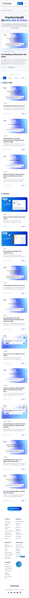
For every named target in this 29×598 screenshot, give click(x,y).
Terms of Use (8, 571)
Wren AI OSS (8, 536)
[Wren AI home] (14, 585)
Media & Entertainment (19, 533)
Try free (20, 3)
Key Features (8, 521)
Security (7, 538)
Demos (6, 550)
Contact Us (7, 564)
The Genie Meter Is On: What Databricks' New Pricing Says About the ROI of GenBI (13, 140)
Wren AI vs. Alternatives (8, 557)
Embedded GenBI (7, 524)
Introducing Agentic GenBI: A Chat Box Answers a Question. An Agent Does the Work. (14, 425)
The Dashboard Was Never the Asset (14, 106)
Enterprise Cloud (9, 530)
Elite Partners (19, 545)
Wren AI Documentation (8, 545)
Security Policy (8, 569)
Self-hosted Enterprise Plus (8, 533)
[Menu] (25, 3)
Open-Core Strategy (18, 550)
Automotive (18, 536)
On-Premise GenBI (8, 527)
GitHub (20, 556)
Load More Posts (14, 508)
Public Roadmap (9, 554)
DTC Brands (19, 538)
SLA (6, 578)
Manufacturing (19, 521)
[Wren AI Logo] (6, 3)
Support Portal (8, 552)
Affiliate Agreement (7, 573)
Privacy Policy (8, 566)
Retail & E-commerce (18, 530)
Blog (6, 548)
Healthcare (18, 527)
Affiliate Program (20, 547)
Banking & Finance (18, 524)
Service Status (8, 576)
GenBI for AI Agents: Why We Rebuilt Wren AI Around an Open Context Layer (14, 176)
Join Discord (19, 554)
